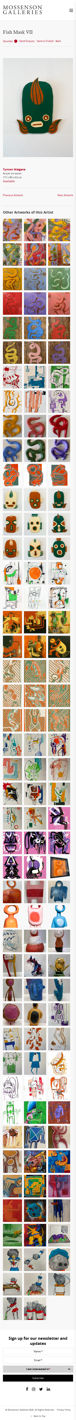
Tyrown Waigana (14, 169)
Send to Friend (45, 41)
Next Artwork (65, 195)
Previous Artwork (13, 195)
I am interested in (38, 1369)
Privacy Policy (64, 1409)
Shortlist (8, 41)
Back (58, 41)
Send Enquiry (27, 41)
